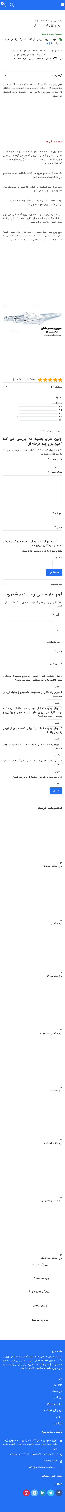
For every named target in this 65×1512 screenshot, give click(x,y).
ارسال (56, 790)
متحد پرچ (57, 20)
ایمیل (58, 527)
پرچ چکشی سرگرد (53, 866)
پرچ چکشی (56, 923)
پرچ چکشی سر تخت (51, 1258)
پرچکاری (58, 1423)
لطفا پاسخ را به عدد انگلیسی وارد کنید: (42, 551)
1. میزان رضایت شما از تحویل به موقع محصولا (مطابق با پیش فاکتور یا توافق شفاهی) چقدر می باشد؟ (32, 678)
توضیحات (56, 75)
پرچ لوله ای (56, 1090)
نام (58, 629)
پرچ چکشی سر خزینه (51, 1033)
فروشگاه (46, 20)
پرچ (38, 20)
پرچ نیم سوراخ (54, 976)
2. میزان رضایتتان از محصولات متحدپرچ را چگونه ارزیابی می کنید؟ (32, 694)
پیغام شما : (55, 472)
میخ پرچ (58, 1384)
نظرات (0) (56, 387)
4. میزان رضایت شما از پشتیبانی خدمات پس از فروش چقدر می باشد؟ (32, 730)
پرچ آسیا (57, 1397)
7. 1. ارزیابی (56, 663)
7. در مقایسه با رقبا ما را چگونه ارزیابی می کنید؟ (37, 777)
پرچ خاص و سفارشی (51, 1200)
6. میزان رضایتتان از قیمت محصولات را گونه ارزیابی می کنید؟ (32, 762)
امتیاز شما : (55, 459)
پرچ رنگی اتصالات (53, 1143)
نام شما (57, 513)
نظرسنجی (56, 584)
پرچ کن (58, 1416)
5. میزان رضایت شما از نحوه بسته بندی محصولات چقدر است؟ (32, 746)
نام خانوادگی (53, 642)
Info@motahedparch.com (43, 1467)
